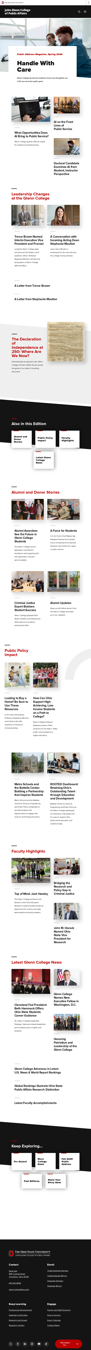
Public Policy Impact (45, 439)
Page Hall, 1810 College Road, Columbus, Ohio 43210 (19, 1274)
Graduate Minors (54, 1286)
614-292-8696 (15, 1283)
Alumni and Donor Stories (20, 439)
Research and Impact (18, 1320)
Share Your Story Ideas (54, 1181)
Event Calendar (54, 1320)
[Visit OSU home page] (29, 1253)
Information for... (65, 1344)
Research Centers (16, 1325)
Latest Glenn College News (43, 460)
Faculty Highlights (68, 439)
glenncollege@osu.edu (19, 1289)
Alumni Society (54, 1315)
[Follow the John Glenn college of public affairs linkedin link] (25, 1344)
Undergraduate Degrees (57, 1271)
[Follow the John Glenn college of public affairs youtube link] (39, 1344)
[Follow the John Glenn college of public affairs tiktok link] (46, 1344)
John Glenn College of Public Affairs (17, 11)
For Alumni (20, 1161)
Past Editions (32, 1181)
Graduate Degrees (55, 1281)
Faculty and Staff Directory (59, 1310)
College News (53, 1325)
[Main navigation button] (85, 11)
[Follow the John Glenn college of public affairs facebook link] (18, 1344)
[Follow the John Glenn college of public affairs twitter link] (10, 1344)
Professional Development (20, 1310)
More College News (42, 1162)
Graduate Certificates (18, 1315)
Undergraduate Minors (57, 1276)
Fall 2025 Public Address (67, 1162)
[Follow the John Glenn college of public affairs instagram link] (32, 1344)
